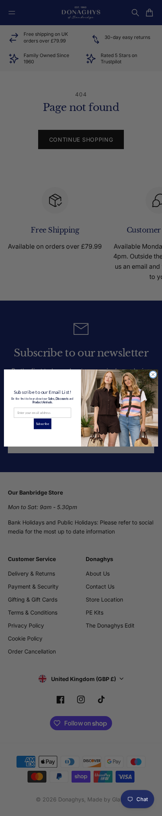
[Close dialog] (152, 374)
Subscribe (43, 424)
